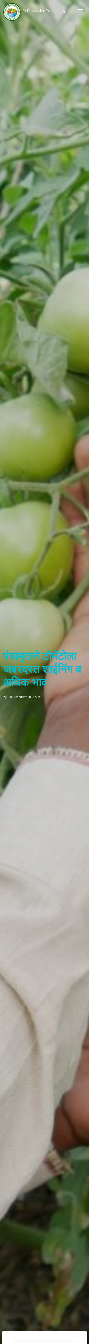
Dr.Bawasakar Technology (44, 10)
